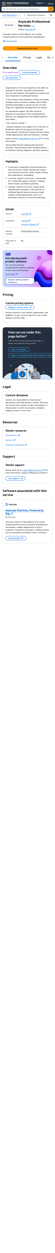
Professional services (30, 231)
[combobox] (25, 9)
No (22, 241)
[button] (33, 26)
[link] (37, 15)
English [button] (40, 3)
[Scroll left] (2, 57)
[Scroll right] (52, 57)
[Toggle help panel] (51, 15)
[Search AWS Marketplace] (50, 9)
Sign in (50, 4)
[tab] (12, 57)
